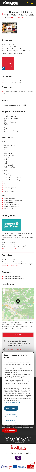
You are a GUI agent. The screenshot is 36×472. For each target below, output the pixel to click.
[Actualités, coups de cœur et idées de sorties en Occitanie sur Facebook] (12, 439)
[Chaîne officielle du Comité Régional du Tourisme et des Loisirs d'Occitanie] (18, 439)
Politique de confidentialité (12, 402)
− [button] (4, 292)
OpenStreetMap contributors (28, 320)
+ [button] (4, 290)
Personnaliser (11, 414)
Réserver (18, 334)
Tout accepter (11, 408)
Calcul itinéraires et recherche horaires (13, 249)
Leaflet (15, 320)
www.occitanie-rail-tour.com (10, 265)
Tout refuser (10, 420)
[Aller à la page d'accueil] (10, 3)
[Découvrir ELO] (32, 463)
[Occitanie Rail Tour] (11, 230)
